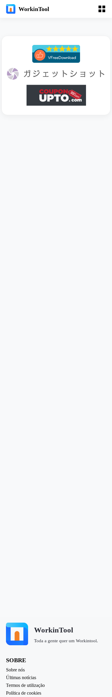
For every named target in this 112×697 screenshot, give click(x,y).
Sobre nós (15, 670)
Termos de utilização (25, 685)
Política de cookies (23, 693)
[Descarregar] (56, 54)
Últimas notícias (21, 677)
